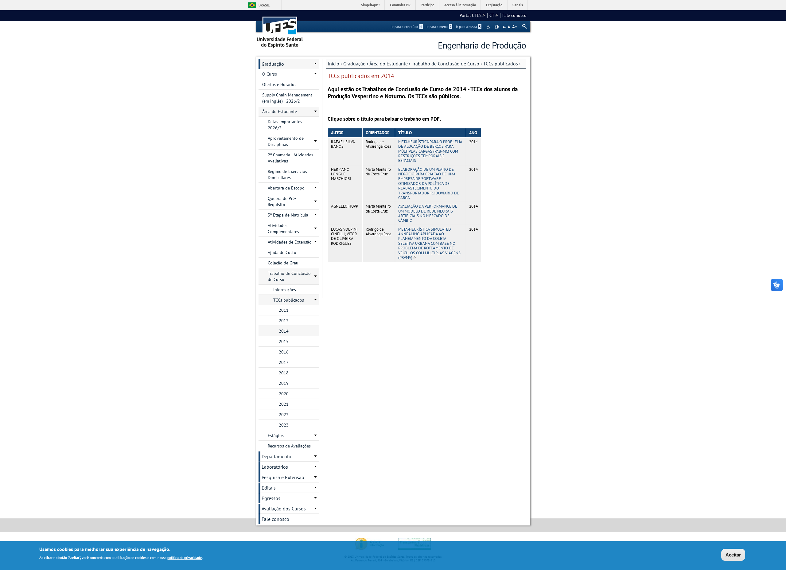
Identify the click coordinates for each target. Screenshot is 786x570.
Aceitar (733, 554)
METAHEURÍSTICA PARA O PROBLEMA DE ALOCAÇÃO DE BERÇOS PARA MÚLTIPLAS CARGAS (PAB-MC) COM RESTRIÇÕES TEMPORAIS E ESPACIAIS (430, 151)
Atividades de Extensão (290, 242)
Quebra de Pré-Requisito (282, 201)
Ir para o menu (439, 27)
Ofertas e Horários (279, 84)
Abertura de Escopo (286, 188)
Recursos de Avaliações (289, 446)
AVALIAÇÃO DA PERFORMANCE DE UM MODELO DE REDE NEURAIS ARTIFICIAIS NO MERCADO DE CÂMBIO (427, 213)
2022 (284, 414)
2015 (284, 341)
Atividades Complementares (283, 228)
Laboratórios (275, 467)
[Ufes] (280, 30)
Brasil (264, 5)
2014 (284, 331)
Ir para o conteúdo (406, 27)
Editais (269, 488)
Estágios (276, 435)
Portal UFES (472, 15)
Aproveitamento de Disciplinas (286, 141)
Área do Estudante (388, 64)
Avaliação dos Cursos (284, 509)
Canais (517, 4)
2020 (284, 393)
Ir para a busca (468, 27)
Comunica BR (400, 4)
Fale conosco (514, 15)
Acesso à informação (460, 4)
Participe (427, 4)
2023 (284, 425)
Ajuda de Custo (282, 252)
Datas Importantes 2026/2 (285, 125)
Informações (284, 289)
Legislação (494, 4)
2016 (284, 352)
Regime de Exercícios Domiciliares (287, 174)
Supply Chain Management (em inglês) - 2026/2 (287, 98)
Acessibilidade (489, 27)
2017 (284, 362)
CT (493, 15)
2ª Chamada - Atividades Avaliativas (290, 158)
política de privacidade (184, 557)
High (496, 27)
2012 (284, 320)
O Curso (269, 74)
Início (333, 64)
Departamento (276, 456)
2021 (284, 404)
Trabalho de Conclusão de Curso (445, 64)
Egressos (271, 498)
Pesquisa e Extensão (283, 477)
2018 (284, 373)
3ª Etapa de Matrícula (288, 215)
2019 (284, 383)
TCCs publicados (500, 64)
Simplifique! (370, 4)
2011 (284, 310)
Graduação (354, 64)
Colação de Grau (283, 263)
